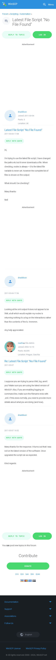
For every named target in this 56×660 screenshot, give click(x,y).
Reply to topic (16, 34)
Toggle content (28, 601)
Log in (42, 34)
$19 (17, 574)
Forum (5, 14)
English (28, 634)
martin (20, 343)
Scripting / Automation (20, 14)
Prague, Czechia (33, 354)
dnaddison (22, 112)
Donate (28, 566)
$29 (22, 574)
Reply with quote (14, 141)
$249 (38, 574)
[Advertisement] (28, 74)
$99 (32, 574)
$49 (27, 574)
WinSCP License (13, 648)
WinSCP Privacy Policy (36, 648)
